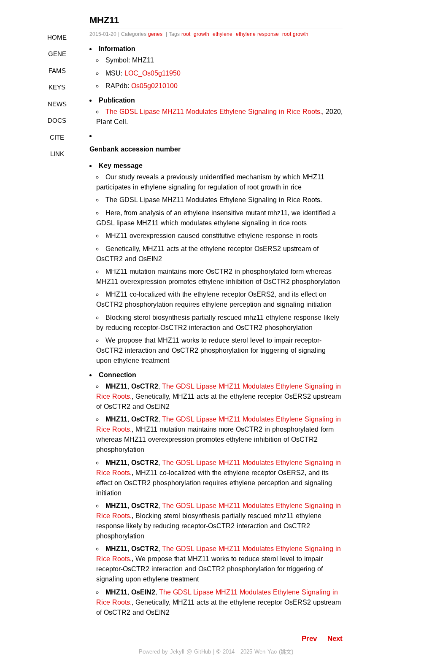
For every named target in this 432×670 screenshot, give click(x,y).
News (57, 104)
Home (57, 37)
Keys (57, 87)
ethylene (222, 34)
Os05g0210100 (154, 85)
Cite (57, 137)
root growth (295, 34)
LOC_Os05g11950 (152, 73)
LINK (57, 153)
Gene (57, 53)
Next (335, 639)
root (185, 34)
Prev (309, 639)
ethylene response (257, 34)
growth (201, 34)
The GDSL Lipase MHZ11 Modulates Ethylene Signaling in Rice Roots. (213, 111)
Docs (57, 120)
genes (155, 34)
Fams (57, 70)
